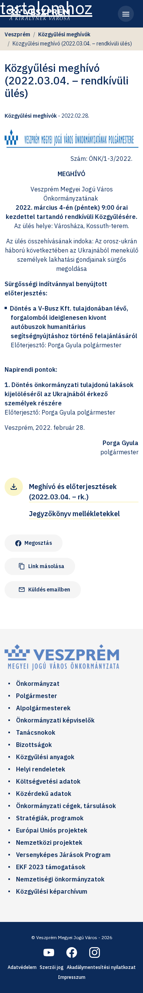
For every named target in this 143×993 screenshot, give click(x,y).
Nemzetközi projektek (49, 842)
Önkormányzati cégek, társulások (66, 806)
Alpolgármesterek (43, 708)
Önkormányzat (37, 683)
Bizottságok (34, 744)
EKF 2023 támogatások (50, 867)
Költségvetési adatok (48, 781)
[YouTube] (48, 952)
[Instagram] (94, 952)
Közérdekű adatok (43, 793)
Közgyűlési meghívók (64, 34)
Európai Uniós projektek (51, 830)
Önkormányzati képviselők (55, 720)
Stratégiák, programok (50, 818)
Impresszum (71, 977)
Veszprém (17, 34)
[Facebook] (71, 952)
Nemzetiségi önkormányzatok (60, 879)
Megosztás (38, 542)
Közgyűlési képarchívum (51, 891)
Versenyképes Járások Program (63, 855)
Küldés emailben (44, 589)
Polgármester (36, 696)
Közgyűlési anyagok (45, 757)
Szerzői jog (52, 967)
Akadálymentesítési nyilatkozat (101, 967)
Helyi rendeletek (40, 769)
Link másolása (41, 566)
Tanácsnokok (35, 732)
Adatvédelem (22, 967)
